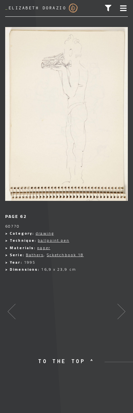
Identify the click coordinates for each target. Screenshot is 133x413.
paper (43, 248)
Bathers (35, 255)
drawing (45, 233)
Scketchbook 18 (65, 255)
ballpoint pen (53, 240)
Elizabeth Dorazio (35, 7)
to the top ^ (66, 361)
